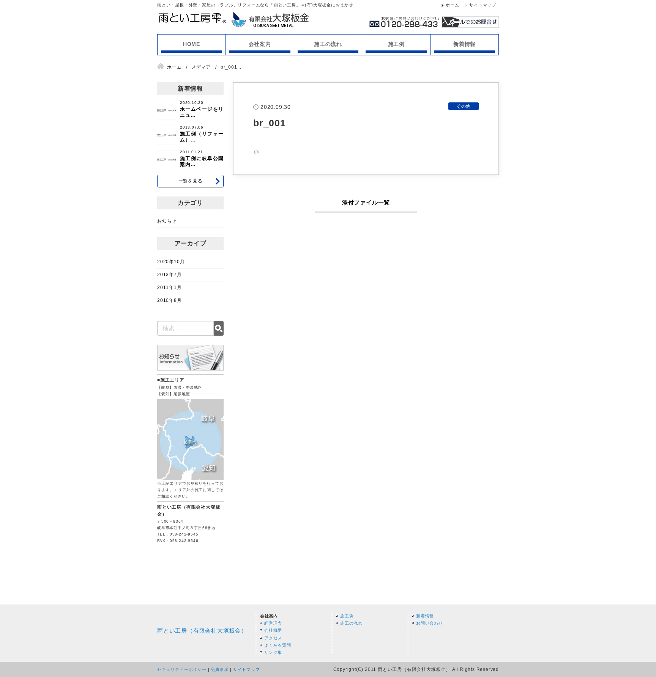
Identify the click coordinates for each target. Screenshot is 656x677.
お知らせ (167, 221)
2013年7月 (169, 274)
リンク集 (273, 652)
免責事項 (220, 669)
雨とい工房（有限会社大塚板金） (202, 630)
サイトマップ (482, 5)
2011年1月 (169, 287)
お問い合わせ (429, 623)
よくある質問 (277, 645)
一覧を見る (190, 181)
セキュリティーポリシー (182, 669)
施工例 (396, 44)
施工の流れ (328, 44)
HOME (191, 44)
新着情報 (464, 44)
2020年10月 (170, 261)
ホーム (452, 5)
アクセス (273, 638)
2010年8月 (169, 300)
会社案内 (260, 44)
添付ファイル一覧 (366, 202)
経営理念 (273, 623)
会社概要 (273, 630)
